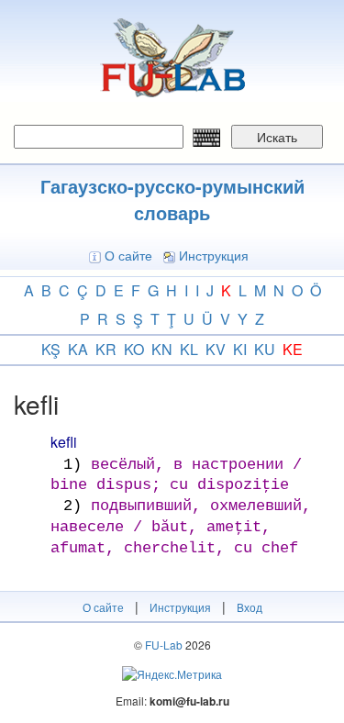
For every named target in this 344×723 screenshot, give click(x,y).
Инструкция (214, 255)
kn (161, 349)
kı (240, 349)
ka (78, 349)
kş (51, 349)
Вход (249, 607)
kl (189, 349)
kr (106, 349)
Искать (277, 137)
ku (264, 349)
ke (293, 349)
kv (215, 349)
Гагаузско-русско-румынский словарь (172, 199)
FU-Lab (164, 644)
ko (134, 349)
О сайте (128, 255)
